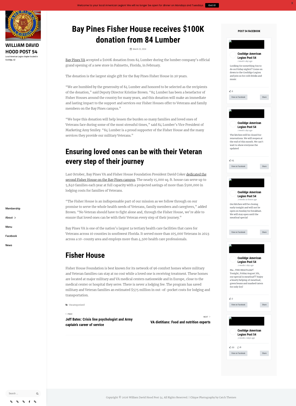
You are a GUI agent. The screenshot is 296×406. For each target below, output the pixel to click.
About (9, 217)
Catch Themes (227, 397)
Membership (12, 208)
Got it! (212, 5)
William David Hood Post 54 (22, 48)
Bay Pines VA (75, 60)
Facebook (11, 236)
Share (264, 97)
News (8, 245)
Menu (8, 227)
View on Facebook (238, 97)
